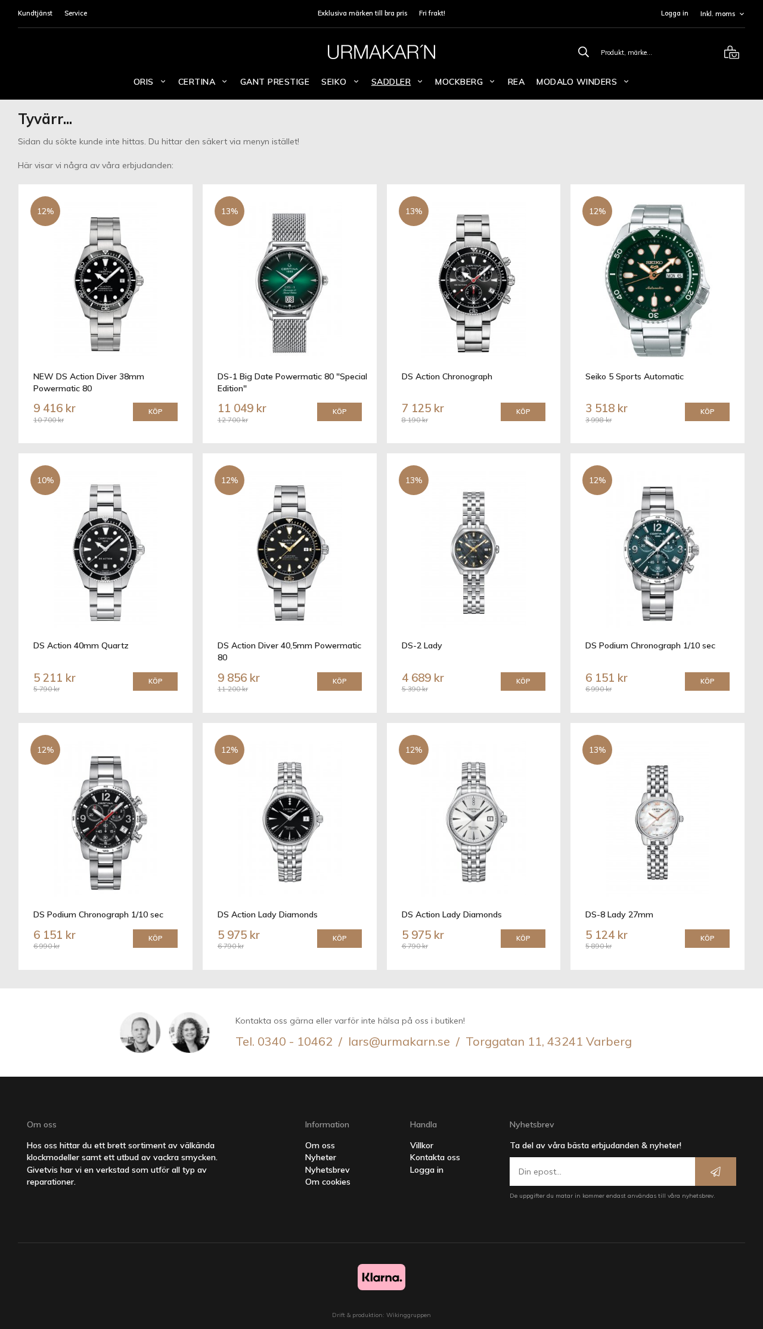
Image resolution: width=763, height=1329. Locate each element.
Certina (197, 81)
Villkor (421, 1145)
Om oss (320, 1145)
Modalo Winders (576, 81)
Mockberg (459, 81)
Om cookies (328, 1181)
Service (75, 13)
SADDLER (391, 81)
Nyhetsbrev (327, 1169)
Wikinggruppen (408, 1315)
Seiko (334, 81)
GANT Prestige (275, 81)
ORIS (144, 81)
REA (516, 81)
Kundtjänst (35, 13)
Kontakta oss (435, 1157)
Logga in (674, 13)
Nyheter (320, 1157)
